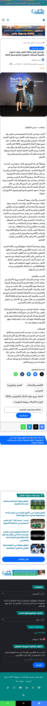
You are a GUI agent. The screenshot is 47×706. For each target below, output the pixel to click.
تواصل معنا (20, 681)
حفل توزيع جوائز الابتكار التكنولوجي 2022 (24, 396)
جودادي (38, 390)
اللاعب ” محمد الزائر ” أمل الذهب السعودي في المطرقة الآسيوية (16, 522)
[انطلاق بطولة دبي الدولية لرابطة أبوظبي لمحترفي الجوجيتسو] (38, 549)
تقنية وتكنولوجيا (14, 385)
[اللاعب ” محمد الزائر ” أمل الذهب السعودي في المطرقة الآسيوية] (38, 524)
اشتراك (39, 665)
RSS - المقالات (37, 639)
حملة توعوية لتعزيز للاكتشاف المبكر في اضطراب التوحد (20, 3)
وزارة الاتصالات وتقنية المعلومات (27, 402)
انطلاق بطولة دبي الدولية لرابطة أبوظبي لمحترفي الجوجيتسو (16, 547)
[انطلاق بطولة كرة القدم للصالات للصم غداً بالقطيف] (38, 504)
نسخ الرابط (23, 415)
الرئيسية (39, 43)
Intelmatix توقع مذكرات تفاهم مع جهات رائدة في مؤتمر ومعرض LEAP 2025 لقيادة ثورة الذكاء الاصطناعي (15, 536)
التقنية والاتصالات (29, 43)
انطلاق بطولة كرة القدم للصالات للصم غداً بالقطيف (16, 502)
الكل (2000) (23, 559)
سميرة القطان (36, 60)
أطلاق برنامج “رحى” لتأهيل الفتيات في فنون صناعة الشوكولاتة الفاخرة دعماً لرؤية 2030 (25, 514)
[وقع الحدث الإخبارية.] (38, 11)
